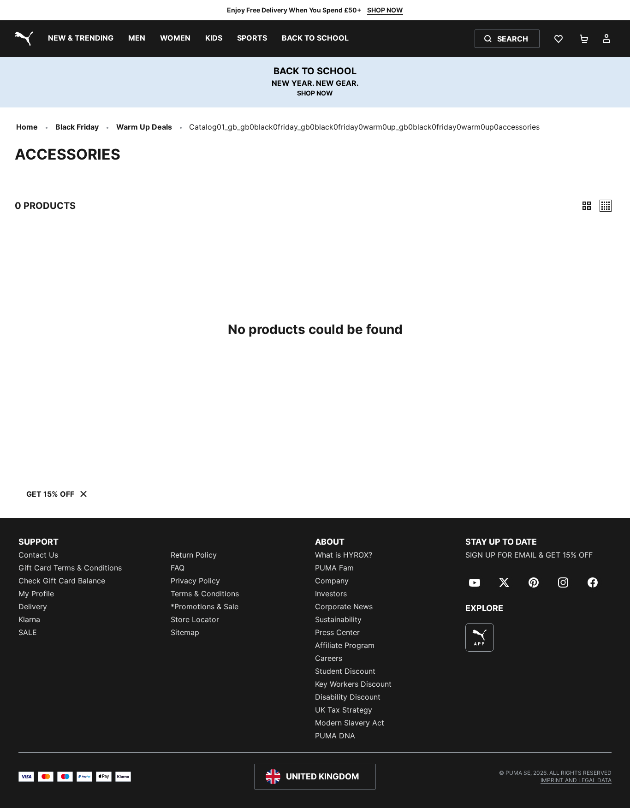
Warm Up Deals (144, 126)
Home (27, 126)
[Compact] (586, 205)
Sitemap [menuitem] (185, 632)
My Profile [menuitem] (36, 593)
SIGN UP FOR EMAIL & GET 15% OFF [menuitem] (529, 554)
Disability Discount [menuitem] (347, 696)
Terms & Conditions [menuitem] (205, 593)
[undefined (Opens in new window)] (479, 637)
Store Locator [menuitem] (195, 619)
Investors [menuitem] (331, 593)
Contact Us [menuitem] (38, 554)
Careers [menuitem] (328, 658)
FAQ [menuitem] (177, 567)
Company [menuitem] (332, 580)
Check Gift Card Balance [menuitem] (61, 580)
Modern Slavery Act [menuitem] (349, 722)
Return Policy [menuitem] (194, 554)
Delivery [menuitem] (32, 606)
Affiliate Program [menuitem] (344, 645)
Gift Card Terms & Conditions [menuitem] (70, 567)
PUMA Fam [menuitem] (334, 567)
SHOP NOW (385, 10)
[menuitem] (81, 38)
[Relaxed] (605, 205)
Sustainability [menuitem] (338, 619)
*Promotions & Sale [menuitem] (204, 606)
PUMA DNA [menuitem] (335, 735)
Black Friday (77, 126)
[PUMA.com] (22, 39)
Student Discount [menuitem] (345, 671)
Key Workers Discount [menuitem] (353, 684)
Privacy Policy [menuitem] (195, 580)
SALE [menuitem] (27, 632)
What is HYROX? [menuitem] (343, 554)
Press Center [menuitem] (337, 632)
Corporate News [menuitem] (344, 606)
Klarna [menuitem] (29, 619)
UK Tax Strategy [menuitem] (343, 709)
